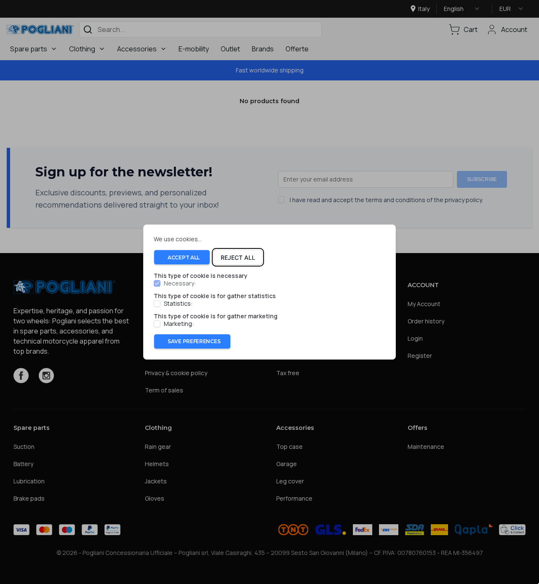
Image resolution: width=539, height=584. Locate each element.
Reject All (238, 257)
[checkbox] (157, 283)
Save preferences (194, 341)
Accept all (184, 257)
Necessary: (180, 284)
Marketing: (179, 324)
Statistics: (178, 304)
